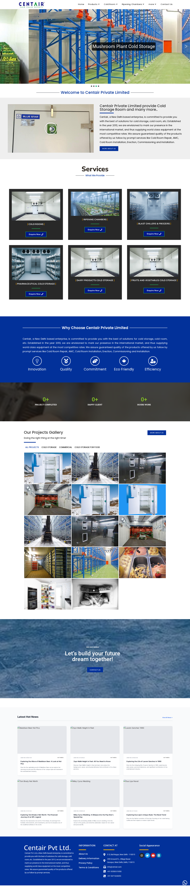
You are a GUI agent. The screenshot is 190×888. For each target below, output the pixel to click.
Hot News (60, 757)
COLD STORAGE (48, 447)
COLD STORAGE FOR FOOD (87, 447)
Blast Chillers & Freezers (154, 223)
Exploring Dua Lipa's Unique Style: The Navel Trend (146, 815)
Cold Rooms (36, 224)
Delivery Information (89, 858)
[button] (95, 46)
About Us (83, 854)
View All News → (167, 717)
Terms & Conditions (89, 867)
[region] (95, 48)
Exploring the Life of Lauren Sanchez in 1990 (144, 761)
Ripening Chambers (95, 219)
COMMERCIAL (65, 447)
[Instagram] (141, 855)
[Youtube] (153, 855)
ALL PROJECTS (32, 447)
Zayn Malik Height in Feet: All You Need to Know (92, 761)
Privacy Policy (85, 863)
